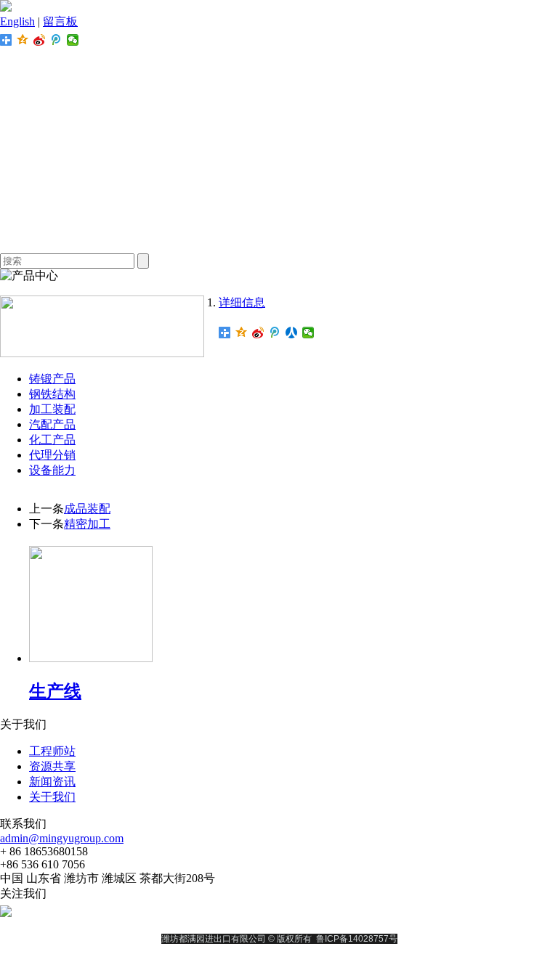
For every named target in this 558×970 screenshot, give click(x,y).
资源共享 (279, 180)
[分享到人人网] (292, 332)
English (17, 21)
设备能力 (52, 470)
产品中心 (279, 122)
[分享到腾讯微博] (56, 40)
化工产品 (52, 439)
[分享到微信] (73, 40)
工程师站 (279, 151)
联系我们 (279, 238)
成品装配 (87, 508)
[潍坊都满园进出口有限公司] (6, 7)
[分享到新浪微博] (39, 40)
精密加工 (87, 524)
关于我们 (279, 93)
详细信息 (242, 302)
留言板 (60, 21)
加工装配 (52, 409)
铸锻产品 (52, 378)
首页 (279, 64)
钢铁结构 (52, 394)
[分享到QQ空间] (23, 40)
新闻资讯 (279, 209)
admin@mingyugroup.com (62, 838)
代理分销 (52, 455)
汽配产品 (52, 424)
